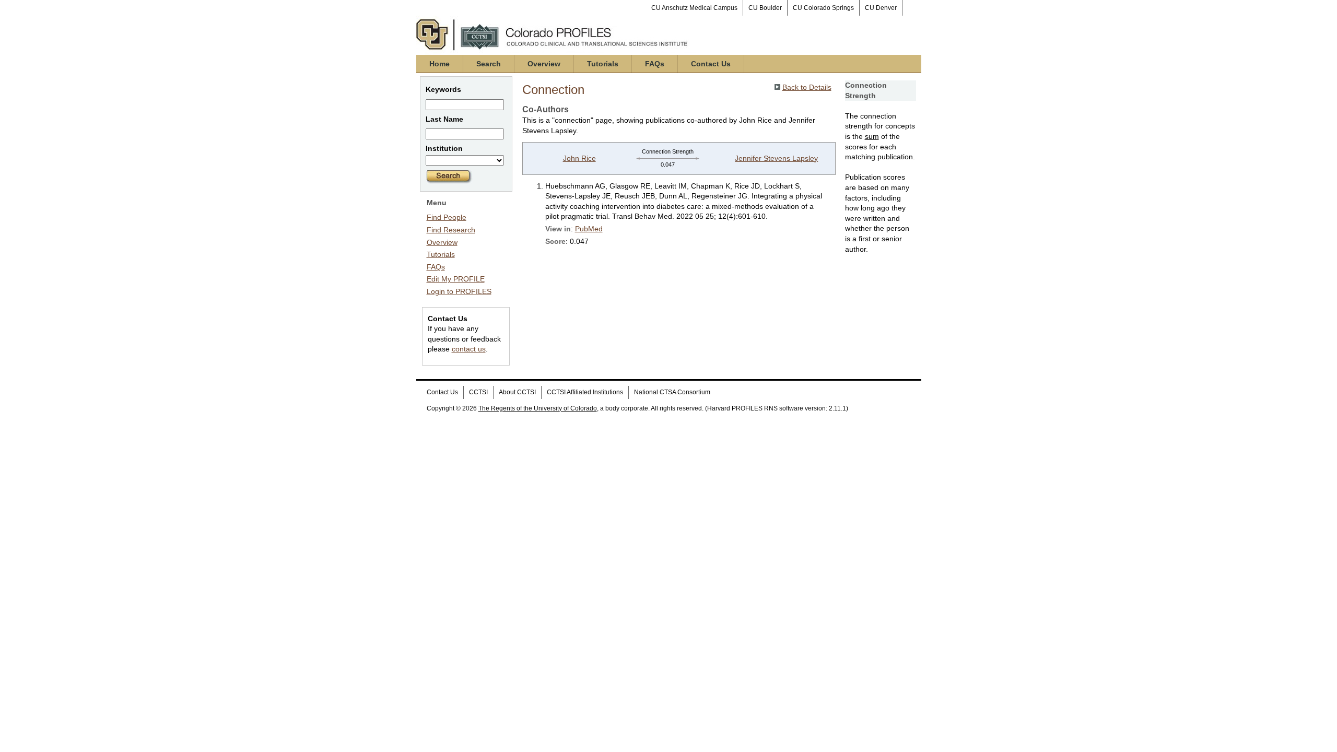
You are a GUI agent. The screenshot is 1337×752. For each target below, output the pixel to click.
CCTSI (478, 392)
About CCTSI (517, 392)
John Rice (579, 158)
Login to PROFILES (459, 291)
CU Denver (881, 7)
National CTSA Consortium (672, 392)
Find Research (451, 230)
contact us (469, 349)
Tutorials (602, 64)
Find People (446, 217)
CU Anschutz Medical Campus (694, 7)
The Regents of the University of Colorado (537, 408)
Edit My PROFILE (456, 279)
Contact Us (711, 64)
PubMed (589, 229)
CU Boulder (765, 7)
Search (488, 64)
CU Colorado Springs (823, 7)
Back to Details (806, 87)
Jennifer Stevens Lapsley (776, 158)
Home (439, 64)
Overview (543, 64)
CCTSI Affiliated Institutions (585, 392)
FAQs (654, 64)
